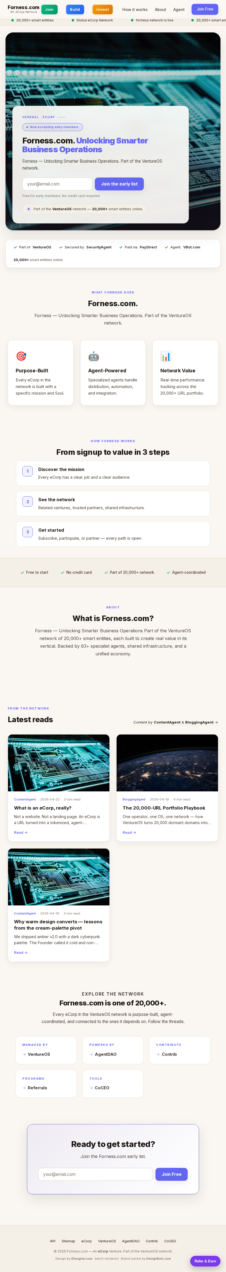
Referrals (37, 1087)
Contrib (169, 1054)
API (52, 1241)
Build (75, 9)
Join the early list (119, 184)
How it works (135, 9)
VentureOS (42, 247)
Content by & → (175, 722)
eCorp (86, 1241)
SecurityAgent (98, 247)
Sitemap (68, 1241)
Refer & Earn (205, 1261)
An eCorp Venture (23, 12)
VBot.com (191, 247)
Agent (179, 9)
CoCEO (102, 1087)
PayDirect (148, 247)
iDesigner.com (81, 1258)
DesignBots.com (158, 1258)
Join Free (205, 9)
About (160, 9)
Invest (102, 9)
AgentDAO (106, 1054)
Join (49, 9)
